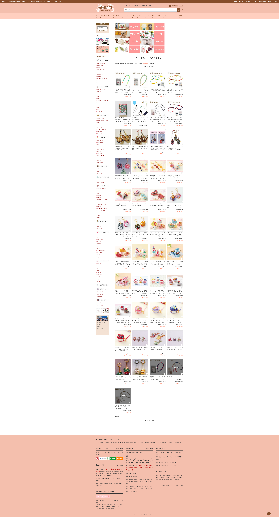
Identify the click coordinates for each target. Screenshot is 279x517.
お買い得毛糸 (100, 162)
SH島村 (98, 248)
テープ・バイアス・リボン (102, 102)
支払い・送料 (242, 1)
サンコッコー (99, 279)
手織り (98, 215)
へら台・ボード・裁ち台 (101, 83)
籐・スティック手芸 (100, 213)
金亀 (98, 268)
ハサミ (98, 67)
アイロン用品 (100, 111)
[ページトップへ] (269, 514)
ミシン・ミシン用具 (101, 69)
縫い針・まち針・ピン (101, 65)
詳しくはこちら (119, 448)
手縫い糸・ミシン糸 (101, 89)
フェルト (98, 193)
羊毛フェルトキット (100, 118)
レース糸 (99, 146)
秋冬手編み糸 (100, 142)
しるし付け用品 (100, 74)
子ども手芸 (99, 202)
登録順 (140, 63)
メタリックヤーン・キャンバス (102, 208)
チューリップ (99, 252)
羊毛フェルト (99, 191)
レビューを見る (100, 333)
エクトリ (99, 257)
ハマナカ (99, 235)
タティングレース (100, 149)
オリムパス (99, 241)
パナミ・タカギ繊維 (101, 250)
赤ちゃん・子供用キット (101, 155)
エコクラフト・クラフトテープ (102, 195)
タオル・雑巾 (99, 302)
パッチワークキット (101, 124)
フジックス (99, 263)
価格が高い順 (130, 63)
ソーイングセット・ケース (102, 78)
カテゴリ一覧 (254, 1)
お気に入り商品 (100, 328)
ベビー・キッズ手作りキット (102, 120)
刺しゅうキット (100, 122)
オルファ (99, 281)
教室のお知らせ (262, 1)
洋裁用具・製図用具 (101, 63)
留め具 (98, 105)
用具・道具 (99, 171)
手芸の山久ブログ (100, 326)
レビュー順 (151, 63)
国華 (98, 270)
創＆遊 (98, 254)
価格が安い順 (123, 63)
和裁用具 (99, 76)
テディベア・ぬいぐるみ (101, 188)
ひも (98, 98)
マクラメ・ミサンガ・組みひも (102, 204)
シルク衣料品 (100, 305)
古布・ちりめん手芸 (101, 210)
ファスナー (99, 94)
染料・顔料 (99, 197)
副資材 (98, 217)
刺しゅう (99, 206)
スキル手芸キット (100, 127)
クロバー (99, 237)
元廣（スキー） (100, 239)
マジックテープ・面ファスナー (103, 100)
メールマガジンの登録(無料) (102, 331)
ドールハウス (100, 131)
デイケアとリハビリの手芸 (102, 129)
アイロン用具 (100, 72)
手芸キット (102, 21)
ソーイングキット (100, 133)
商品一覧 (248, 1)
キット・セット (99, 153)
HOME (97, 21)
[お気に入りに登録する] (129, 87)
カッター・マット (100, 80)
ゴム (98, 96)
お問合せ (269, 1)
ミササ (98, 276)
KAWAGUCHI (100, 265)
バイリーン (99, 272)
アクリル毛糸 (100, 144)
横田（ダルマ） (100, 243)
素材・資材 (99, 160)
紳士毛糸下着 (100, 294)
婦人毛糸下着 (100, 291)
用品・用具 (99, 151)
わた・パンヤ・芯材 (100, 107)
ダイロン (99, 246)
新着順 (136, 63)
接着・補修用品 (100, 91)
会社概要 (235, 1)
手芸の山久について (101, 322)
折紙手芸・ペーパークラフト (102, 199)
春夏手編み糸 (100, 140)
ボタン (98, 109)
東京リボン (99, 274)
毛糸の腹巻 (99, 296)
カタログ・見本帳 (100, 182)
